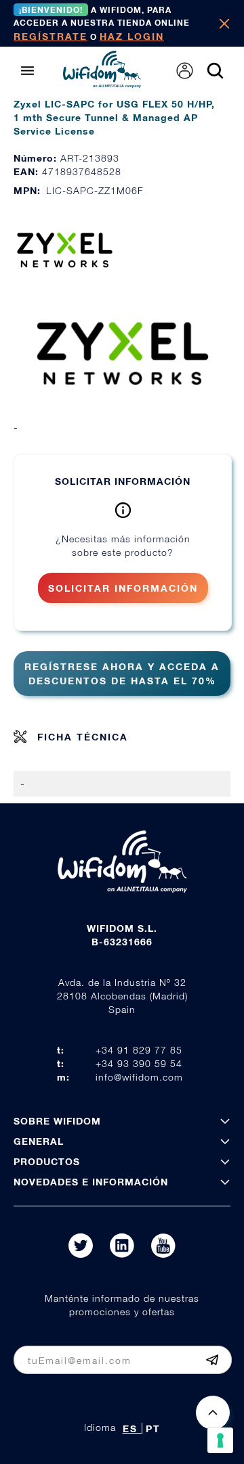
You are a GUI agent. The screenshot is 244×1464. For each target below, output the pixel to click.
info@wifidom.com (139, 1077)
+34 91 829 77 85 (139, 1050)
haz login (132, 36)
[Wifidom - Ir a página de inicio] (102, 84)
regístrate (50, 36)
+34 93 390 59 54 (139, 1063)
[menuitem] (185, 70)
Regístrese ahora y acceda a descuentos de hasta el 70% (122, 673)
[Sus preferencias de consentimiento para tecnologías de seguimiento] (220, 1440)
